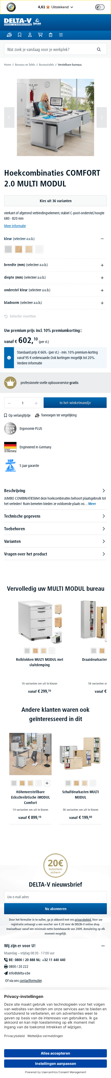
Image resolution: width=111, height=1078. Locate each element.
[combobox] (47, 49)
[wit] (52, 651)
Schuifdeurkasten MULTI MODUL (80, 795)
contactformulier (31, 980)
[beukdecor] (35, 651)
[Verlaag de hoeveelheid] (9, 402)
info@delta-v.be (19, 973)
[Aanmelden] (30, 35)
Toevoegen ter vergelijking (59, 415)
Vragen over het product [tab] (25, 554)
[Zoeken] (99, 49)
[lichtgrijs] (27, 651)
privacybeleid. (83, 919)
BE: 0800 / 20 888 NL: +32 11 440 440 (37, 960)
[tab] (55, 497)
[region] (55, 117)
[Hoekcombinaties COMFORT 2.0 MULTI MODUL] (55, 117)
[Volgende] (102, 117)
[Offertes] (50, 35)
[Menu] (61, 35)
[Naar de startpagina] (22, 21)
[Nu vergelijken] (9, 35)
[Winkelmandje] (40, 35)
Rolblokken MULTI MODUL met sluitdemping (39, 662)
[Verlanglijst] (19, 35)
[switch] (100, 7)
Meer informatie (15, 226)
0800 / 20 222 (18, 966)
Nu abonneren (55, 908)
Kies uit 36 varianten (56, 201)
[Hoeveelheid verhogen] (36, 402)
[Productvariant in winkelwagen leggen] (47, 783)
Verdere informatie (29, 363)
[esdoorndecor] (44, 651)
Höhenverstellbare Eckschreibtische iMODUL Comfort (30, 797)
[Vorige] (9, 117)
